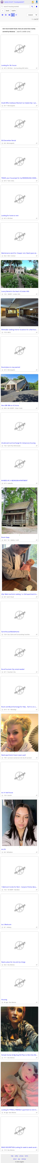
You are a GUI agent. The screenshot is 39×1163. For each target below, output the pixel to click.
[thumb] (6, 14)
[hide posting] (37, 68)
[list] (2, 14)
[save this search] (36, 6)
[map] (16, 14)
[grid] (9, 14)
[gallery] (13, 14)
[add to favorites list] (2, 68)
